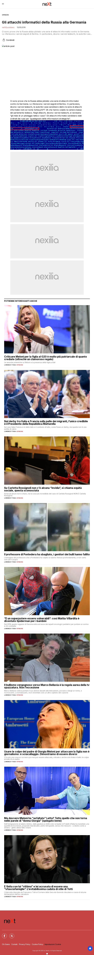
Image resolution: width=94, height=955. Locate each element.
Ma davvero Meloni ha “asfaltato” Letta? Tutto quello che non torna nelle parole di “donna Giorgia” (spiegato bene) (45, 819)
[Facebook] (3, 934)
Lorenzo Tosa (10, 365)
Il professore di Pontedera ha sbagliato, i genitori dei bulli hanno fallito (47, 554)
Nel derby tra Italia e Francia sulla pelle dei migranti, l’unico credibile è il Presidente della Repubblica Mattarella (46, 422)
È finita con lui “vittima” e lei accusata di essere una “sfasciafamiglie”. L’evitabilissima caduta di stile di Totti (38, 887)
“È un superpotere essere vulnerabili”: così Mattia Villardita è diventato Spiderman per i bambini (41, 619)
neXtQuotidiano (8, 27)
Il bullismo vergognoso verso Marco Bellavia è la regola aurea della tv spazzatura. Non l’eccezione (46, 686)
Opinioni (5, 15)
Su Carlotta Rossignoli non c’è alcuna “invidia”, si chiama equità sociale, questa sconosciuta (43, 489)
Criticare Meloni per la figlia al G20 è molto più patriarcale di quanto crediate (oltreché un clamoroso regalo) (45, 357)
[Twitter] (10, 934)
